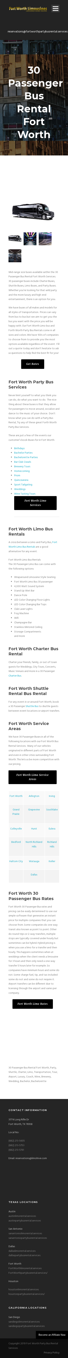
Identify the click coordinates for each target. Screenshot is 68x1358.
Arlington (34, 796)
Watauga (34, 861)
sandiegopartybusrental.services (26, 1326)
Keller (52, 861)
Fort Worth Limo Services (35, 503)
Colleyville (16, 829)
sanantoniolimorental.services (25, 1233)
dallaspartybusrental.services (24, 1255)
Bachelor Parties (23, 453)
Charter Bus (14, 676)
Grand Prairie (15, 812)
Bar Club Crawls (22, 462)
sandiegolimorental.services (24, 1322)
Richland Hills (52, 844)
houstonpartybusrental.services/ (26, 1294)
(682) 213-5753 (16, 1145)
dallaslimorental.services (22, 1251)
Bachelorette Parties (26, 457)
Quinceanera (21, 480)
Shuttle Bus (32, 706)
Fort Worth (16, 796)
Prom (17, 475)
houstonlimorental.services (23, 1289)
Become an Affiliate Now (52, 1334)
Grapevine (34, 810)
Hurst (34, 829)
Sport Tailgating (23, 485)
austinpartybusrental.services (24, 1221)
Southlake (52, 810)
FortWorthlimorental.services (25, 1268)
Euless (52, 829)
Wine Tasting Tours (24, 494)
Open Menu (55, 8)
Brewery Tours (22, 466)
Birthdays (19, 448)
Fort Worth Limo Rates (33, 1004)
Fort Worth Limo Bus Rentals (32, 544)
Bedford (16, 842)
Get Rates (32, 364)
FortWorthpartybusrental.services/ (28, 1273)
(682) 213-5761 (16, 1150)
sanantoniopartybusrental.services (27, 1238)
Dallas (34, 875)
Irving (52, 796)
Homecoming (22, 471)
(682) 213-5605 (16, 1141)
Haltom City (16, 861)
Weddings (20, 489)
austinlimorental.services (22, 1216)
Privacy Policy (52, 1353)
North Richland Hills (34, 844)
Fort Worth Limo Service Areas (32, 777)
